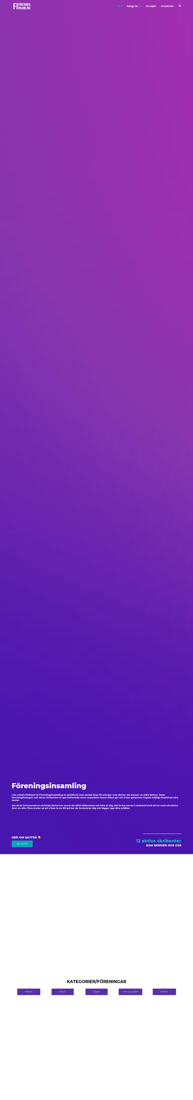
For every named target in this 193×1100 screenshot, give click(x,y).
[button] (139, 6)
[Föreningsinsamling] (22, 5)
